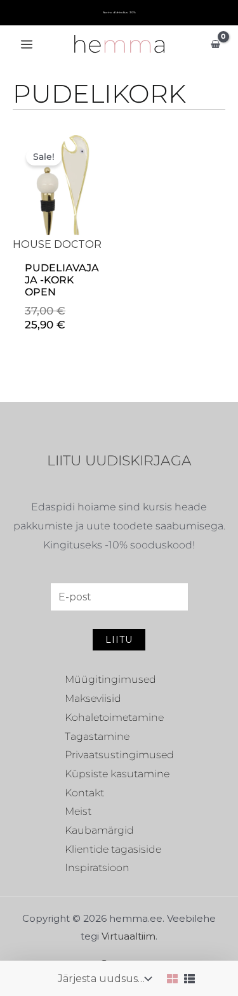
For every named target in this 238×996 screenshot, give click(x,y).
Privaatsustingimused (119, 755)
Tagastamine (97, 736)
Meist (78, 811)
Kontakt (84, 793)
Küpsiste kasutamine (117, 774)
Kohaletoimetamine (114, 717)
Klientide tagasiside (113, 849)
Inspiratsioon (97, 868)
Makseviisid (93, 698)
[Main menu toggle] (27, 44)
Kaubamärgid (99, 830)
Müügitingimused (110, 679)
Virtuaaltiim (128, 936)
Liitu (119, 639)
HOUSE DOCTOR (57, 244)
